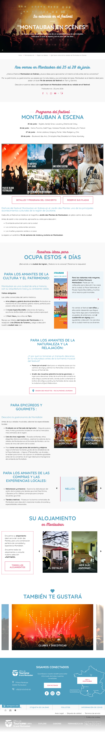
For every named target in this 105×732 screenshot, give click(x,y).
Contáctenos (52, 685)
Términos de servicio (92, 713)
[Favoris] (95, 724)
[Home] (5, 710)
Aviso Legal (59, 713)
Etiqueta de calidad (39, 707)
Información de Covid (91, 707)
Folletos (65, 707)
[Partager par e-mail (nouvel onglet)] (55, 93)
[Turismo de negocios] (15, 710)
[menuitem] (17, 723)
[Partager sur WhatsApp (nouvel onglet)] (51, 93)
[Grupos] (10, 710)
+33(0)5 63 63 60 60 (23, 689)
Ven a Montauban (87, 680)
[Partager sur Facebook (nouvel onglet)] (43, 93)
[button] (86, 724)
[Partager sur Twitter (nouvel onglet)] (47, 93)
